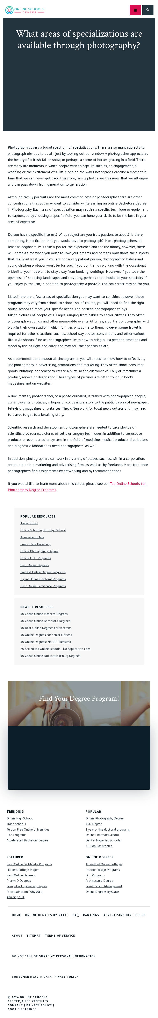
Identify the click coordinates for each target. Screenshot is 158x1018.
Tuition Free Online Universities (28, 829)
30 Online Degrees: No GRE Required (45, 642)
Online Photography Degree (39, 551)
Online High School (20, 818)
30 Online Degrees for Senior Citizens (46, 635)
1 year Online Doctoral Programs (43, 579)
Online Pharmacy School (102, 835)
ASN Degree (94, 824)
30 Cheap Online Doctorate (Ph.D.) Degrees (50, 656)
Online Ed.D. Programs (35, 558)
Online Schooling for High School (43, 530)
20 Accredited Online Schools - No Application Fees (55, 649)
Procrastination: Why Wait (24, 892)
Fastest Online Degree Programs (43, 572)
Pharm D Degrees (19, 880)
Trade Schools (16, 824)
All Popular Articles (99, 846)
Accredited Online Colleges (104, 864)
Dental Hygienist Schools (103, 840)
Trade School (29, 523)
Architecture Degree (99, 880)
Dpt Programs (95, 875)
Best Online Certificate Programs (43, 586)
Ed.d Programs (16, 835)
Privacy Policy (39, 1005)
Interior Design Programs (103, 870)
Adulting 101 (15, 897)
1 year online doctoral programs (108, 829)
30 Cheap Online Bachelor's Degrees (45, 621)
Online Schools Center (25, 10)
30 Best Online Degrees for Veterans (45, 628)
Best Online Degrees (34, 565)
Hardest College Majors (23, 870)
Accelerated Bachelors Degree (27, 840)
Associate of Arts (32, 537)
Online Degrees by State (102, 892)
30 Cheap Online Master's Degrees (44, 614)
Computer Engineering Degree (27, 886)
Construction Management (104, 886)
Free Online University (35, 544)
